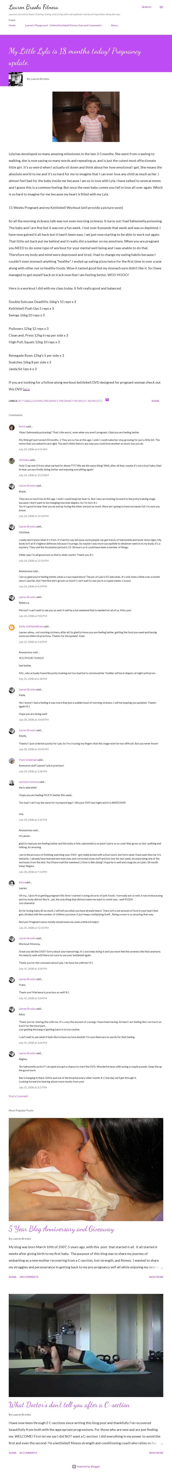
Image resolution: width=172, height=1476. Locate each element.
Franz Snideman (28, 759)
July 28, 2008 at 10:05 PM (34, 749)
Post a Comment (18, 1096)
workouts (95, 400)
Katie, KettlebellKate (31, 626)
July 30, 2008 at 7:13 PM (33, 871)
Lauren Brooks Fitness (33, 7)
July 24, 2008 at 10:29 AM (34, 475)
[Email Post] (107, 400)
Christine (24, 459)
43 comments (28, 1452)
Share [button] (155, 400)
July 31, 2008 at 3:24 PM (33, 968)
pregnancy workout (73, 400)
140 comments (28, 1276)
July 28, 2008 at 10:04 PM (34, 719)
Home (12, 25)
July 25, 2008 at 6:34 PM (33, 678)
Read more (156, 1276)
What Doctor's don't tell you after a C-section (69, 1404)
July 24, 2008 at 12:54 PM (34, 515)
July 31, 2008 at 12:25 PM (34, 927)
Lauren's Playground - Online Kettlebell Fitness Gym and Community (63, 25)
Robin (22, 426)
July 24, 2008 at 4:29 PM (33, 586)
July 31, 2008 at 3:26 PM (33, 1042)
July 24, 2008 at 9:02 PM (33, 615)
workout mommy (29, 781)
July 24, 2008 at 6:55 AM (33, 449)
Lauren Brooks (27, 485)
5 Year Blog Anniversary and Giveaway (61, 1228)
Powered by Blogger (88, 1466)
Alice (22, 882)
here (26, 389)
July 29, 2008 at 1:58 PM (33, 771)
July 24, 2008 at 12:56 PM (34, 560)
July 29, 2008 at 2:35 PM (33, 819)
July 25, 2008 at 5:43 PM (33, 641)
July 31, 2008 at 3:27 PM (33, 1087)
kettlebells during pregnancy (38, 400)
